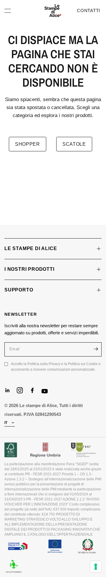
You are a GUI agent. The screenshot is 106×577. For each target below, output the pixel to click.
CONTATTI (88, 10)
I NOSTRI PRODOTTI (29, 269)
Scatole (74, 144)
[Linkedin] (10, 392)
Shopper (27, 144)
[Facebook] (34, 392)
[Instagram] (22, 392)
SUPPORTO (18, 289)
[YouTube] (47, 394)
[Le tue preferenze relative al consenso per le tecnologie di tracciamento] (95, 566)
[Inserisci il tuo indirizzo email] (96, 349)
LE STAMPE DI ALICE (30, 248)
